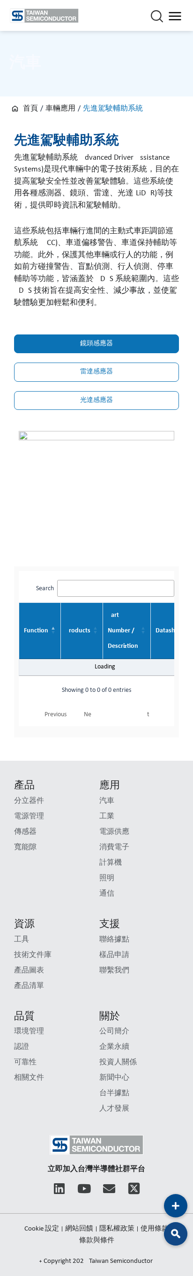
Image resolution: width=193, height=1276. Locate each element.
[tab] (96, 343)
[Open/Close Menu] (175, 15)
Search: (46, 588)
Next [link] (116, 714)
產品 (24, 785)
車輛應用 (60, 108)
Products (78, 630)
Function (36, 630)
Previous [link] (56, 714)
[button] (175, 1234)
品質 (24, 1016)
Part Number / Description (123, 631)
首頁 (30, 108)
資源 (24, 924)
